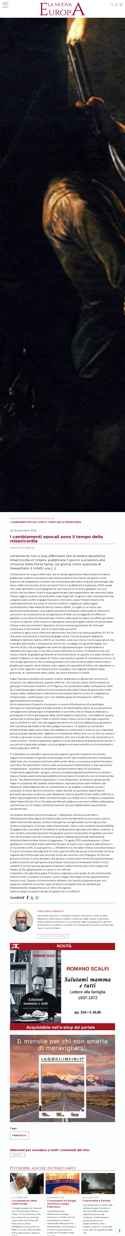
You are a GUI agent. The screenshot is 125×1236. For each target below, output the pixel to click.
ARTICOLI (24, 518)
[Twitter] (32, 898)
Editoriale (45, 518)
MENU (5, 7)
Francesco (19, 1135)
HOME (13, 518)
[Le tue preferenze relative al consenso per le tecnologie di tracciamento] (120, 1231)
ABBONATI (17, 1155)
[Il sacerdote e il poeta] (98, 1183)
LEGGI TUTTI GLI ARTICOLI (53, 936)
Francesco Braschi (22, 548)
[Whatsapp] (37, 898)
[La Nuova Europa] (62, 8)
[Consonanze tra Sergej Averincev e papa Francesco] (62, 1183)
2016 (34, 518)
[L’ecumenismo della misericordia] (27, 1183)
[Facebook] (28, 898)
